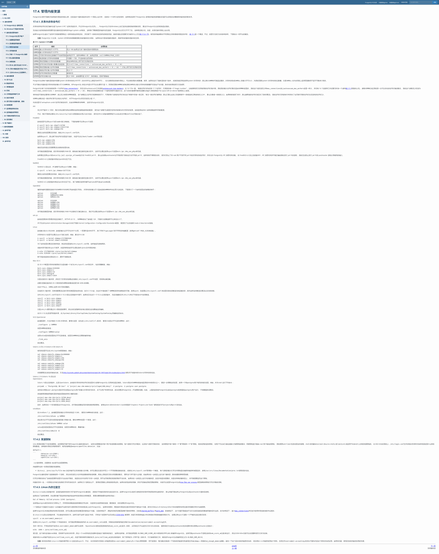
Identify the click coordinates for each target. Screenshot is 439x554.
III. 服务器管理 (7, 22)
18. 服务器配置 (9, 76)
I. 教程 (5, 15)
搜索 (435, 2)
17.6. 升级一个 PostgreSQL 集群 (16, 54)
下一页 (433, 546)
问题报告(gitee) (383, 2)
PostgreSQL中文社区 (371, 2)
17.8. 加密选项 (10, 62)
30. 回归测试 (8, 119)
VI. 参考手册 (7, 130)
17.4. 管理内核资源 (12, 47)
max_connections (71, 88)
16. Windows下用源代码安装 (14, 29)
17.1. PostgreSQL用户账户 (15, 36)
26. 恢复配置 (8, 105)
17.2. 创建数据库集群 (13, 40)
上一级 (234, 548)
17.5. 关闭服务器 (11, 51)
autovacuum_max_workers (113, 88)
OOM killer (120, 515)
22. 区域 (6, 91)
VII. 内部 (5, 134)
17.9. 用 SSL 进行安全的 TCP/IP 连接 (18, 65)
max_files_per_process (188, 482)
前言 (4, 11)
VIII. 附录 (6, 138)
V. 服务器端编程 (8, 127)
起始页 (234, 546)
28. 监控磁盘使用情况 (11, 112)
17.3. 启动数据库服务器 (13, 44)
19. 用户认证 (8, 80)
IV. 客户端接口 (7, 123)
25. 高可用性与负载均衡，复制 (14, 101)
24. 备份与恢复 (9, 98)
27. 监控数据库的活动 (11, 109)
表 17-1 (192, 34)
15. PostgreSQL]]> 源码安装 (13, 25)
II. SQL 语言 (6, 18)
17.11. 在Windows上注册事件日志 (17, 72)
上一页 (35, 546)
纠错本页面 (404, 2)
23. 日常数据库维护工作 (12, 94)
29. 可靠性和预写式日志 (12, 116)
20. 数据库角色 (9, 83)
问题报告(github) (394, 2)
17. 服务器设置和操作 (11, 33)
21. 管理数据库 (9, 87)
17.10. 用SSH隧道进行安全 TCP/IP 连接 (18, 69)
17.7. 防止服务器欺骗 (13, 58)
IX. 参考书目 (7, 141)
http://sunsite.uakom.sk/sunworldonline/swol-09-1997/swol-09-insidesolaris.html (94, 373)
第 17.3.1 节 (144, 34)
